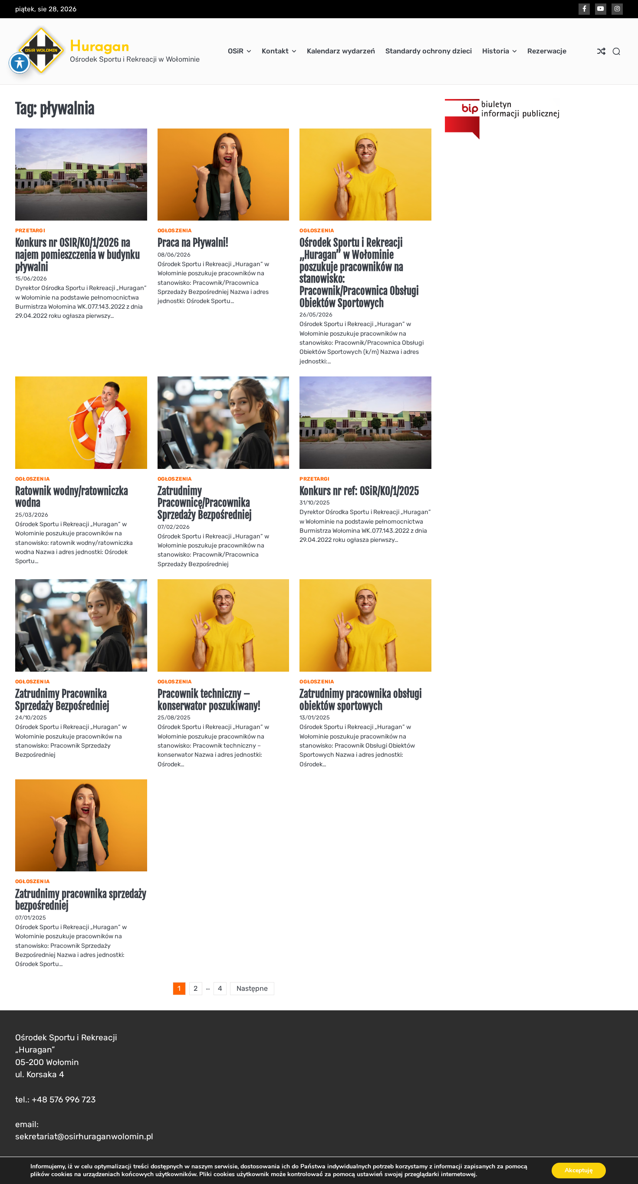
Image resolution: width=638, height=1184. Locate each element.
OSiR (235, 51)
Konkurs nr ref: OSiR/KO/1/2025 (359, 491)
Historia (495, 51)
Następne (252, 988)
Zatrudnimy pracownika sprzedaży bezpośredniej (80, 900)
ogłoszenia (175, 231)
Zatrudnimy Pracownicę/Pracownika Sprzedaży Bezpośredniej (205, 503)
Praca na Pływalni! (193, 243)
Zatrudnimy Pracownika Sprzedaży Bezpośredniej (62, 700)
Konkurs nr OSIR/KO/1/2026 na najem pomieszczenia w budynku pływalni (77, 255)
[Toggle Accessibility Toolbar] (19, 63)
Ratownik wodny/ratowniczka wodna (71, 497)
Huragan (99, 46)
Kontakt (275, 51)
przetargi (30, 231)
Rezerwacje (546, 51)
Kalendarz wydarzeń (341, 51)
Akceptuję (579, 1170)
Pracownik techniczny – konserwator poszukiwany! (209, 700)
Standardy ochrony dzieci (428, 51)
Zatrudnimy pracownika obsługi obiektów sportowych (360, 700)
